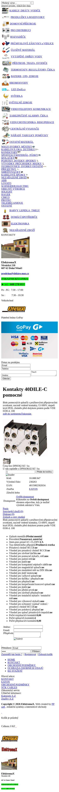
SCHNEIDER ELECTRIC (15, 186)
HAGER (5, 194)
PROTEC (6, 200)
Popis (5, 508)
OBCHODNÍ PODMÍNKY (22, 665)
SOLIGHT (6, 191)
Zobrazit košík (45, 654)
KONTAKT (14, 662)
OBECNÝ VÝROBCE (13, 189)
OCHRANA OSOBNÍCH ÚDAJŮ (25, 668)
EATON (33, 489)
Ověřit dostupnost (25, 496)
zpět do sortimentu (12, 413)
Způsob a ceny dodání (14, 517)
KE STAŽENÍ (15, 671)
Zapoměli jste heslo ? (11, 654)
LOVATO (6, 183)
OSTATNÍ (6, 205)
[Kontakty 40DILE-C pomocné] (30, 438)
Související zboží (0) (13, 511)
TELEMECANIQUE (12, 203)
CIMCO (5, 197)
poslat (28, 413)
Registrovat (30, 654)
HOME (11, 659)
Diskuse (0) (8, 514)
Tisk (23, 413)
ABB (4, 180)
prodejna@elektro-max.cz (15, 273)
